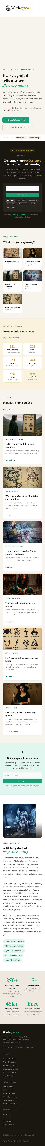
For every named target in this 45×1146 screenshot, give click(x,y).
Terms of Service (8, 1125)
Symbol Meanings (9, 1058)
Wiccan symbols (8, 1100)
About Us (6, 1114)
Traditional (33, 200)
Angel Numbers (8, 1076)
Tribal (33, 204)
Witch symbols (21, 138)
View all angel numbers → (12, 338)
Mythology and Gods (10, 1069)
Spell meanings (34, 138)
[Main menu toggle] (40, 8)
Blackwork (21, 200)
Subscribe (22, 781)
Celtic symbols (8, 1090)
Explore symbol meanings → (17, 127)
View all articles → (9, 409)
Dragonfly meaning (10, 1097)
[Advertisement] (22, 40)
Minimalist (11, 207)
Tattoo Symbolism (9, 1062)
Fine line (10, 200)
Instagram (19, 834)
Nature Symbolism (9, 1072)
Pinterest (9, 834)
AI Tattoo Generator (10, 1104)
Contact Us (7, 1118)
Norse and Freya (9, 1093)
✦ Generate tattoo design (16, 120)
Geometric (11, 204)
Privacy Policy (8, 1121)
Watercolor (23, 204)
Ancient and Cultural (10, 1065)
